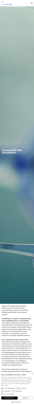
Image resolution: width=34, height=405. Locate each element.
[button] (17, 402)
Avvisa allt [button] (25, 398)
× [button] (32, 374)
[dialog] (17, 388)
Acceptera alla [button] (9, 398)
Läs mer (7, 385)
